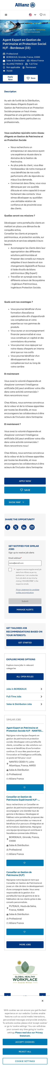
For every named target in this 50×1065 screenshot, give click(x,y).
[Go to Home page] (25, 5)
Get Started (25, 642)
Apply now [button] (25, 481)
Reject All (25, 1051)
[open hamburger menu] (6, 14)
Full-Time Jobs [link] (13, 696)
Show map (15, 502)
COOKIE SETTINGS (25, 1061)
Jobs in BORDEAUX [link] (16, 688)
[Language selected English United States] (33, 14)
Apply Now (10, 78)
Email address (15, 558)
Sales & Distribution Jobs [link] (19, 704)
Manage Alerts (25, 609)
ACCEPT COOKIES (25, 1042)
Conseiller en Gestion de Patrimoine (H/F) (19, 874)
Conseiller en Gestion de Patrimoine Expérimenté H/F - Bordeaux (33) (22, 798)
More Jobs (25, 944)
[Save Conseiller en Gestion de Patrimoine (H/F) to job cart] (25, 932)
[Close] (42, 1001)
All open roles (25, 676)
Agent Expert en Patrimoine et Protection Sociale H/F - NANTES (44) (23, 729)
